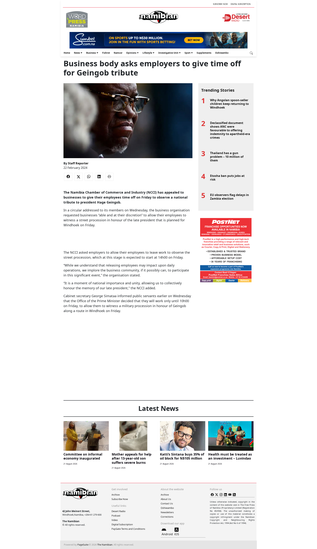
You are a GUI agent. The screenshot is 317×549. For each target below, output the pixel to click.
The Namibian (104, 544)
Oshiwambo (221, 52)
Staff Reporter (78, 163)
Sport (187, 52)
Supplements (204, 52)
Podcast (116, 515)
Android (167, 534)
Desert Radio (118, 511)
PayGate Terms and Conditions (128, 528)
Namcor (118, 52)
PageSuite (82, 544)
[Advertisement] (128, 239)
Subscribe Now (220, 4)
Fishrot (106, 52)
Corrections (167, 516)
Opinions (131, 52)
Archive (116, 494)
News (77, 52)
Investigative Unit (168, 52)
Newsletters (167, 512)
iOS (176, 534)
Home (67, 52)
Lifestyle (147, 52)
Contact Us (167, 503)
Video (115, 520)
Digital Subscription (241, 4)
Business (91, 52)
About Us (166, 499)
